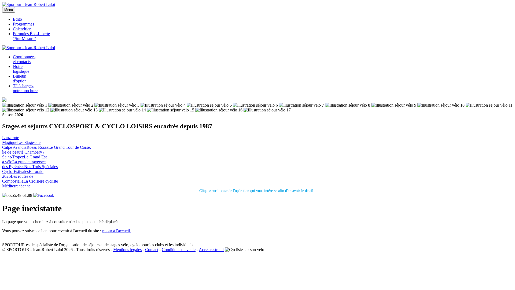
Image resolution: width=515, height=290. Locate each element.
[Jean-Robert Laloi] (28, 4)
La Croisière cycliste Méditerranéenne (30, 183)
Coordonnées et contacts (24, 59)
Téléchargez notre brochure (25, 88)
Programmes (23, 24)
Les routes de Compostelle (17, 178)
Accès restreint (211, 249)
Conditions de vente (179, 249)
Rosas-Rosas (37, 147)
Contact (151, 249)
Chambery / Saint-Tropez (23, 154)
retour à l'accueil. (116, 231)
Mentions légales (127, 249)
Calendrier (22, 29)
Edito (17, 19)
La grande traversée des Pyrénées (24, 164)
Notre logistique (21, 69)
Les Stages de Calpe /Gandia (21, 145)
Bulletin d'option (20, 78)
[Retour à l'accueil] (28, 47)
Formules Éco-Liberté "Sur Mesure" (31, 36)
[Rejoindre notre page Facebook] (43, 195)
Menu (8, 10)
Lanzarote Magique (10, 140)
